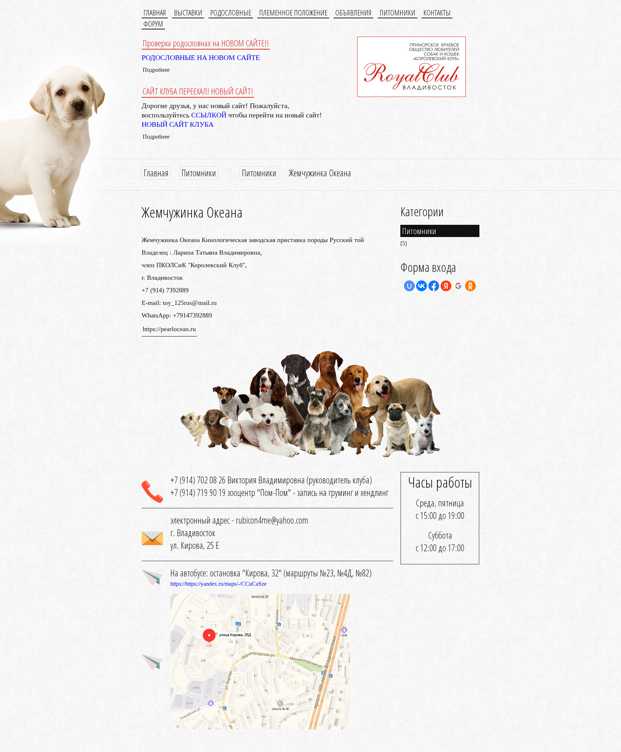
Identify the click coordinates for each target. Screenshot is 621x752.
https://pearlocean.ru (169, 329)
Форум (153, 24)
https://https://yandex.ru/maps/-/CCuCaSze (218, 584)
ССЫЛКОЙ (208, 115)
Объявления (353, 13)
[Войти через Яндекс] (446, 285)
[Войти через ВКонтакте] (421, 285)
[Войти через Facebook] (433, 285)
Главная (154, 13)
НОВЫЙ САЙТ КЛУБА (177, 124)
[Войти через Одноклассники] (470, 285)
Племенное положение (293, 13)
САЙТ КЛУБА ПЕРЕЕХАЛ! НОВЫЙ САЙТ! (198, 91)
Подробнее (156, 70)
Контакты (437, 13)
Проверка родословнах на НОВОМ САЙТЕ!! (206, 43)
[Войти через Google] (458, 285)
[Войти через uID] (409, 285)
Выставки (188, 13)
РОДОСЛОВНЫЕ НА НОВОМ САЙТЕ (201, 57)
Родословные (230, 13)
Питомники (397, 13)
